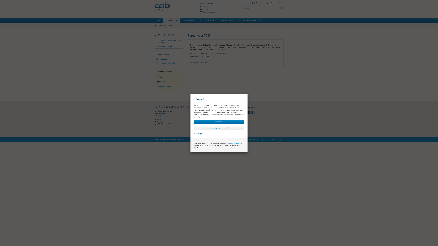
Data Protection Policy (236, 143)
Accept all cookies (219, 122)
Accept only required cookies (219, 128)
